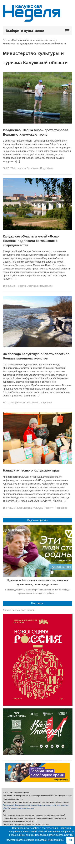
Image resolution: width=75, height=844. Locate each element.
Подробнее (46, 168)
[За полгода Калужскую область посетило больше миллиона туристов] (37, 346)
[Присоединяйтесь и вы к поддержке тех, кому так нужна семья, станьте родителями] (37, 551)
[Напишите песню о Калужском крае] (37, 463)
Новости (21, 168)
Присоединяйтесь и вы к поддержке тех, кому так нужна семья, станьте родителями (37, 582)
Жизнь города (24, 508)
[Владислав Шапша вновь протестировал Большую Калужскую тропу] (37, 122)
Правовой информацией (49, 840)
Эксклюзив (32, 168)
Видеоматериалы (37, 520)
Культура (38, 508)
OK (70, 840)
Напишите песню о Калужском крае (31, 470)
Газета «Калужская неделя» (18, 40)
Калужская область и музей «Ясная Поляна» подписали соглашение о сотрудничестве (31, 241)
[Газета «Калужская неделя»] (31, 19)
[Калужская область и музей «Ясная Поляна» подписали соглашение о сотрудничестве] (37, 229)
